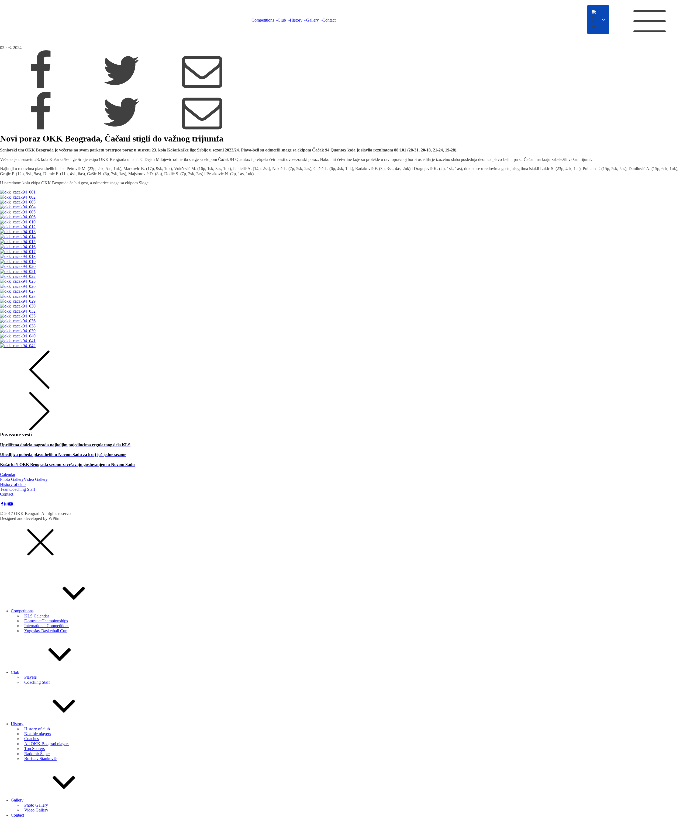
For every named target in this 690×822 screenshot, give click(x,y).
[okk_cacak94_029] (345, 301)
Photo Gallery (12, 479)
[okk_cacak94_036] (345, 321)
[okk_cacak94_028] (345, 296)
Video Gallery (36, 479)
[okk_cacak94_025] (345, 281)
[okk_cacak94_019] (345, 261)
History (296, 20)
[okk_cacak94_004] (345, 207)
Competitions (262, 20)
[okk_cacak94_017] (345, 251)
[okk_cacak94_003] (345, 202)
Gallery (312, 20)
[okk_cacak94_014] (345, 236)
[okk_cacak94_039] (345, 331)
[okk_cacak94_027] (345, 291)
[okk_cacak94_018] (345, 256)
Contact (329, 20)
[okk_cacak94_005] (345, 212)
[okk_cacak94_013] (345, 231)
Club (282, 20)
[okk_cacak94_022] (345, 276)
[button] (40, 560)
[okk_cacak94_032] (345, 311)
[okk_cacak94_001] (345, 192)
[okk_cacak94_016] (345, 246)
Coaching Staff (22, 489)
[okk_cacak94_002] (345, 197)
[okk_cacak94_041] (345, 341)
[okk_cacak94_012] (345, 227)
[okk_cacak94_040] (345, 336)
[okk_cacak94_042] (345, 345)
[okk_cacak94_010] (345, 222)
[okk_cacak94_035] (345, 316)
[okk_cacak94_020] (345, 266)
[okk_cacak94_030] (345, 306)
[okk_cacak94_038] (345, 326)
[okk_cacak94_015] (345, 241)
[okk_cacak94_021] (345, 271)
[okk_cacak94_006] (345, 217)
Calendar (7, 474)
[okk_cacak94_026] (345, 286)
